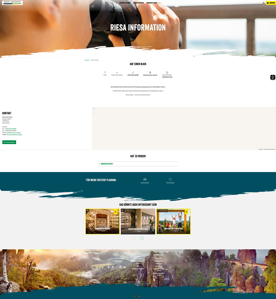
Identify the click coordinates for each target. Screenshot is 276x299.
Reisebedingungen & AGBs (159, 274)
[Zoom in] (94, 109)
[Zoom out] (94, 111)
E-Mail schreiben (117, 261)
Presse (138, 263)
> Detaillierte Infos (167, 77)
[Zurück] (134, 238)
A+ (139, 296)
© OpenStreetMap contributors (269, 149)
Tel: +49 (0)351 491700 (117, 258)
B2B (138, 266)
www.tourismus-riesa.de (150, 75)
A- (135, 296)
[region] (184, 128)
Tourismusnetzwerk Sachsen (158, 269)
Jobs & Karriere (158, 261)
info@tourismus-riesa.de (14, 132)
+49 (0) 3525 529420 (133, 75)
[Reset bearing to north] (94, 113)
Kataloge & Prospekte (138, 268)
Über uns (158, 258)
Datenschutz (158, 266)
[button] (9, 142)
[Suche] (263, 3)
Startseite (87, 60)
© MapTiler (261, 149)
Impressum (159, 263)
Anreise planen (138, 258)
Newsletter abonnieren (138, 261)
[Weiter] (142, 238)
